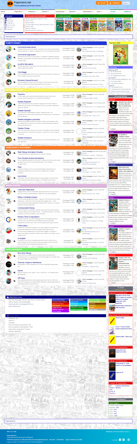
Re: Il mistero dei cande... (89, 51)
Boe (98, 76)
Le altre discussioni (25, 64)
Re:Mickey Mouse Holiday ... (90, 242)
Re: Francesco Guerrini (88, 59)
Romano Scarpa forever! (28, 80)
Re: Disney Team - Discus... (89, 115)
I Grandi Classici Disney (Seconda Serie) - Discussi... (40, 24)
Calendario (10, 23)
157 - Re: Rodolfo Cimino (116, 87)
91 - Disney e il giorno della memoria (119, 91)
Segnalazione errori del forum (34, 30)
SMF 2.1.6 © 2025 (11, 431)
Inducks (44, 11)
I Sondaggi (22, 72)
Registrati (127, 11)
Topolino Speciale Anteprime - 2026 (36, 19)
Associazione (87, 11)
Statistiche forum (15, 297)
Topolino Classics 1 (30, 28)
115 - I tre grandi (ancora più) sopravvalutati (121, 89)
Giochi (20, 271)
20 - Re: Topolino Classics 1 (116, 83)
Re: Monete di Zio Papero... (89, 213)
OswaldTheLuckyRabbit (89, 164)
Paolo (94, 68)
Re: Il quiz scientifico (88, 274)
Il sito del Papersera (26, 190)
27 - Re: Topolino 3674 (115, 81)
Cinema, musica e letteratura (29, 262)
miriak (111, 413)
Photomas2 (95, 124)
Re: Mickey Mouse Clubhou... (90, 162)
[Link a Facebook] (120, 440)
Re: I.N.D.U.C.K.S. (86, 68)
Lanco (99, 203)
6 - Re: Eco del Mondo (115, 71)
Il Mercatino (23, 226)
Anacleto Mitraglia (114, 405)
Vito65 (95, 98)
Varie (98, 11)
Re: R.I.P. (84, 283)
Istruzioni (52, 439)
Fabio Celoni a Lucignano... (90, 221)
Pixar (20, 167)
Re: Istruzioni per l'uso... (89, 193)
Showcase (10, 21)
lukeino (111, 415)
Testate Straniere (25, 138)
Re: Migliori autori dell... (88, 76)
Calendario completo (120, 289)
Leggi (112, 129)
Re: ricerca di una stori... (89, 203)
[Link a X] (123, 440)
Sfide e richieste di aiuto (27, 197)
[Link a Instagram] (128, 440)
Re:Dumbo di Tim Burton (89, 180)
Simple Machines (11, 435)
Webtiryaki (109, 431)
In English (22, 238)
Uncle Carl (102, 213)
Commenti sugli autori (27, 55)
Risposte (9, 29)
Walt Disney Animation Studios (30, 152)
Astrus (111, 411)
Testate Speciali (24, 111)
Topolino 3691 (29, 26)
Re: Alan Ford (86, 258)
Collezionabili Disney (26, 208)
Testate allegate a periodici (29, 119)
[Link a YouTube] (126, 440)
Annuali (111, 78)
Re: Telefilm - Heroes (88, 266)
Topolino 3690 (29, 22)
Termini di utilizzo (118, 431)
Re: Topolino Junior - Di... (89, 107)
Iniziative (31, 11)
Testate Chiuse (24, 128)
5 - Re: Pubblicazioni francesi (117, 75)
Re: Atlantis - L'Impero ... (89, 155)
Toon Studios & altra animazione (31, 158)
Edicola (9, 19)
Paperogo (100, 51)
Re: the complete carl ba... (89, 132)
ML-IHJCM (98, 274)
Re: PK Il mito (86, 124)
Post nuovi (10, 27)
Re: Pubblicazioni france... (89, 141)
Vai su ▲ (127, 431)
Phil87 (111, 409)
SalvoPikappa (86, 233)
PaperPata (112, 407)
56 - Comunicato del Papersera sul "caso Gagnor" (122, 79)
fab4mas (100, 155)
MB (98, 193)
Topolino (21, 94)
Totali (111, 85)
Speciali (72, 11)
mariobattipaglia (24, 302)
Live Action (22, 176)
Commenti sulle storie (27, 47)
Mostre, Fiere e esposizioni (28, 217)
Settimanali (113, 70)
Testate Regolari (24, 102)
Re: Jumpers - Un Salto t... (89, 172)
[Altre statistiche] (14, 306)
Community (60, 11)
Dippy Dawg (101, 107)
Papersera (18, 11)
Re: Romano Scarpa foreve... (90, 84)
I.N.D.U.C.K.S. (29, 20)
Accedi (112, 11)
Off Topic (21, 278)
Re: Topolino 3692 (87, 98)
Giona (97, 266)
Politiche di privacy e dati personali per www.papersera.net (27, 439)
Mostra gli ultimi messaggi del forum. (21, 304)
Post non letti (11, 25)
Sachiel (99, 59)
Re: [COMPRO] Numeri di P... (90, 231)
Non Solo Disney (24, 253)
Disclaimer (60, 439)
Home (3, 11)
